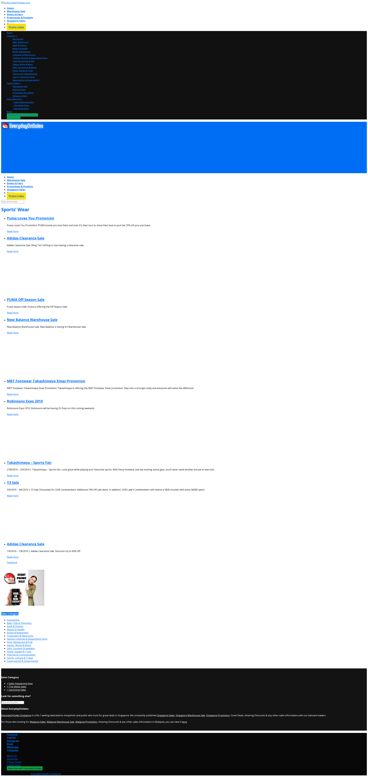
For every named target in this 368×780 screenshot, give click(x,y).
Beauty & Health (20, 48)
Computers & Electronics (24, 55)
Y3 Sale (13, 482)
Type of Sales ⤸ (14, 83)
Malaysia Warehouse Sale (60, 721)
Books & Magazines (21, 52)
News (9, 112)
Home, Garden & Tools (23, 70)
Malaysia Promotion (86, 721)
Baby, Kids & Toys (20, 42)
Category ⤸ (12, 36)
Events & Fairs (15, 14)
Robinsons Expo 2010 (25, 401)
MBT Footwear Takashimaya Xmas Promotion (46, 381)
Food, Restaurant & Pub (23, 61)
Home (10, 8)
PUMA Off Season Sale (25, 299)
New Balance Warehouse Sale (32, 319)
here (184, 721)
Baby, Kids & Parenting (19, 623)
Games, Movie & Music (23, 64)
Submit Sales (14, 765)
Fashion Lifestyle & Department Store (30, 58)
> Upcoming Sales (21, 108)
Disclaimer (12, 758)
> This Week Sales (21, 105)
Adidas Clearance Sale (25, 238)
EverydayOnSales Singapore (16, 715)
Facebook (12, 562)
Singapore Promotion (218, 715)
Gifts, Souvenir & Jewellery (25, 67)
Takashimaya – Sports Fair (29, 462)
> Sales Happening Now (23, 102)
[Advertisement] (87, 151)
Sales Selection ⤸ (15, 99)
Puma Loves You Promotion (30, 218)
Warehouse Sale (16, 11)
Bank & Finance (20, 45)
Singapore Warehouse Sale (190, 715)
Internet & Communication (25, 74)
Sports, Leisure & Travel (24, 77)
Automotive (18, 39)
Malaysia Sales (38, 721)
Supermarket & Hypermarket (26, 80)
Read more (13, 231)
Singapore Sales (16, 20)
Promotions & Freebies (20, 17)
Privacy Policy (14, 762)
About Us (12, 755)
